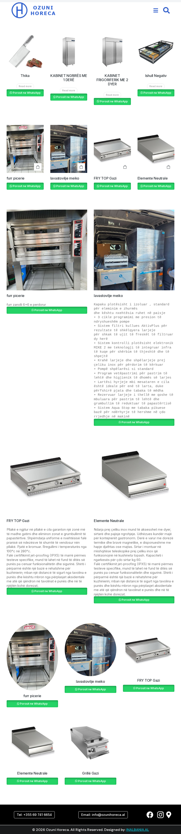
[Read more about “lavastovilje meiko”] (81, 167)
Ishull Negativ (156, 75)
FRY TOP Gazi (105, 178)
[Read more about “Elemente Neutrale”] (168, 167)
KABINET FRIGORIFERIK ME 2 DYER (112, 79)
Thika (25, 75)
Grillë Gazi (90, 773)
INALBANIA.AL (137, 829)
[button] (156, 10)
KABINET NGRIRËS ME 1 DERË (68, 77)
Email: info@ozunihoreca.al (103, 815)
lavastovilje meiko (64, 178)
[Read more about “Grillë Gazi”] (70, 722)
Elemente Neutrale (153, 178)
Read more (25, 86)
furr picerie (16, 178)
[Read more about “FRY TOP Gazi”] (125, 167)
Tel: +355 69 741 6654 (34, 815)
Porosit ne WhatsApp (27, 92)
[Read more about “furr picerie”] (37, 167)
